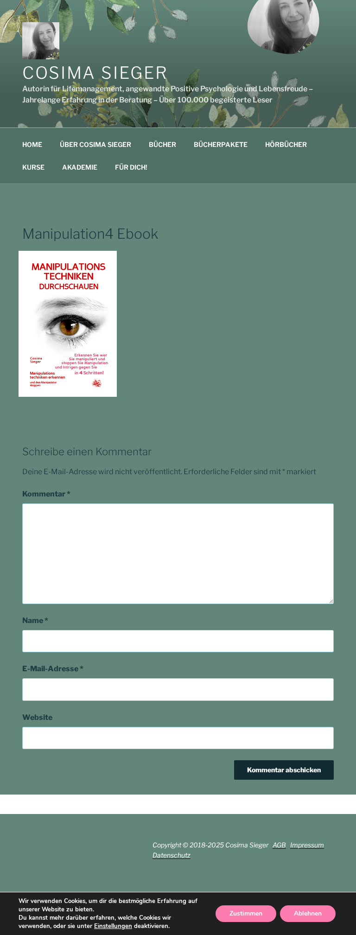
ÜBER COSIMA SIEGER (95, 144)
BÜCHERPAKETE (221, 144)
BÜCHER (162, 144)
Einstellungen (113, 926)
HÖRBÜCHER (286, 144)
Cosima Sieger (95, 73)
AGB (279, 845)
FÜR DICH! (131, 167)
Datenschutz (172, 855)
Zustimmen (245, 913)
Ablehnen (308, 913)
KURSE (33, 167)
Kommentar (46, 494)
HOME (32, 144)
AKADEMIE (79, 167)
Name (35, 620)
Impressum (307, 845)
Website (37, 717)
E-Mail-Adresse (52, 668)
